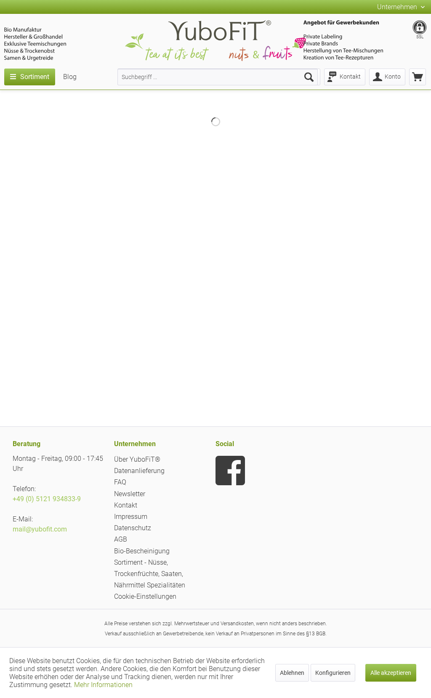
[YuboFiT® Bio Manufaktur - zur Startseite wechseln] (215, 42)
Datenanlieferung (139, 471)
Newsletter (129, 494)
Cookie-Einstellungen (145, 596)
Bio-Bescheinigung (142, 551)
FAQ (120, 482)
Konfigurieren (333, 672)
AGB (120, 539)
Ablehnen (292, 672)
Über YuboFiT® (137, 459)
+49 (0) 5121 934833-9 (47, 499)
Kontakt (125, 505)
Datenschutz (132, 528)
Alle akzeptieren (390, 672)
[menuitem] (217, 77)
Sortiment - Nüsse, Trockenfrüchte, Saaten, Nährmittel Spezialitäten (149, 573)
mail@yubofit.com (40, 529)
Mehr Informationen (103, 685)
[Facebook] (230, 470)
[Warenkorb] (417, 77)
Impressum (130, 517)
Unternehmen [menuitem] (398, 7)
